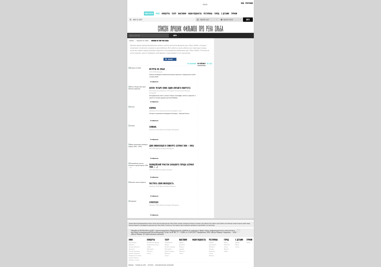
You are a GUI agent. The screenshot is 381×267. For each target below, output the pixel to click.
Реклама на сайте (140, 265)
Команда (131, 265)
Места (226, 242)
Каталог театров (170, 247)
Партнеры (150, 265)
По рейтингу (201, 64)
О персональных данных (153, 234)
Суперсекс (154, 202)
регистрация (249, 3)
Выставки (182, 13)
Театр (174, 13)
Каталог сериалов (134, 253)
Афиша (237, 242)
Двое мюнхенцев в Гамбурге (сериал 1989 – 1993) (171, 145)
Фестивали (150, 249)
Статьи (149, 253)
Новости (211, 255)
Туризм (234, 13)
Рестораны (208, 13)
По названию (191, 64)
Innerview (149, 13)
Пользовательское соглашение (164, 265)
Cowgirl (153, 127)
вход (242, 3)
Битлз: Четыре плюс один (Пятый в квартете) (169, 88)
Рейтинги (131, 245)
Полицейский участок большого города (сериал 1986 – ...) (171, 165)
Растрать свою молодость (161, 183)
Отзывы (211, 249)
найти (175, 35)
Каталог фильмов (134, 251)
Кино (158, 13)
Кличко (152, 108)
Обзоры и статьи (134, 260)
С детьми (225, 13)
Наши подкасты (195, 13)
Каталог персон (133, 258)
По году (209, 64)
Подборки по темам (135, 255)
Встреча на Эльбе (157, 69)
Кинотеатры (132, 242)
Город (216, 13)
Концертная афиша (153, 242)
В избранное (154, 82)
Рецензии (212, 251)
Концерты (166, 13)
